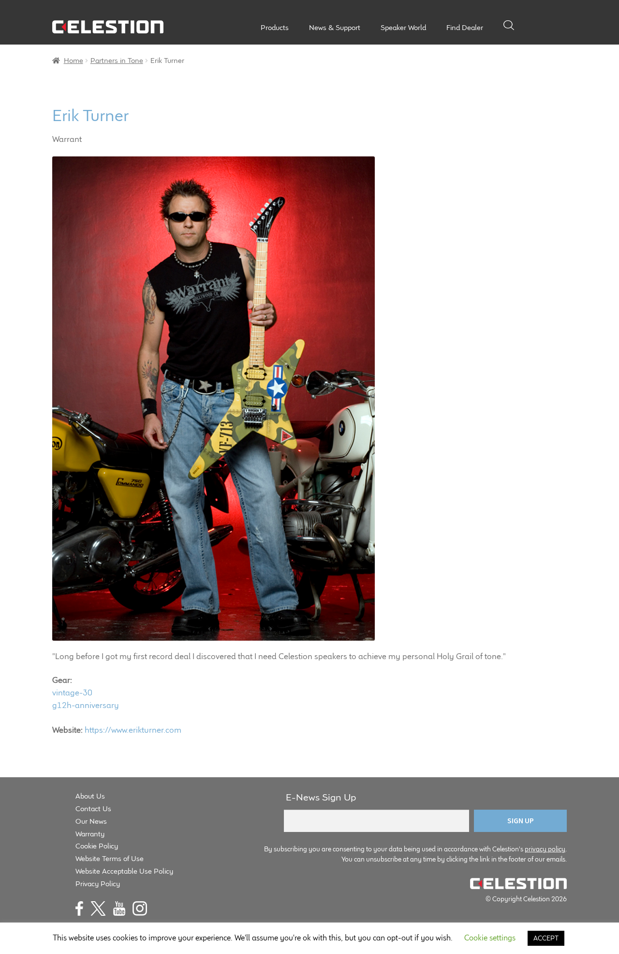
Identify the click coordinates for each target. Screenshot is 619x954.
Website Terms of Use (109, 858)
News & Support (334, 27)
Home (73, 60)
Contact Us (93, 808)
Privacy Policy (97, 883)
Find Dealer (464, 27)
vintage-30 (72, 692)
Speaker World (403, 27)
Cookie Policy (96, 845)
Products (275, 27)
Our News (91, 821)
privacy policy (545, 849)
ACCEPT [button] (546, 938)
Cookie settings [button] (490, 938)
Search (508, 25)
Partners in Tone (116, 60)
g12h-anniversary (85, 705)
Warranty (89, 833)
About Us (90, 795)
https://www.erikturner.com (133, 729)
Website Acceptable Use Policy (124, 871)
